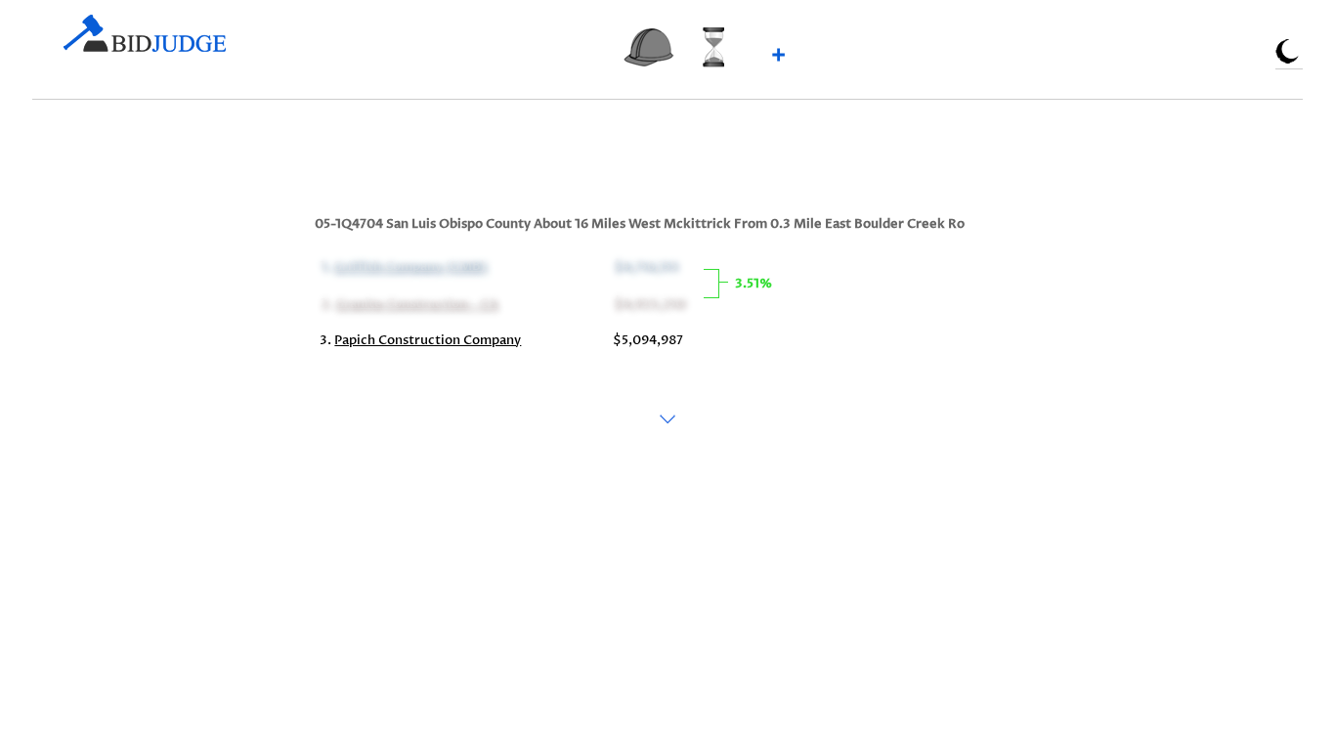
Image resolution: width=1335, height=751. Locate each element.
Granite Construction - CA (415, 303)
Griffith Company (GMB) (409, 266)
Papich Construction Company (427, 340)
